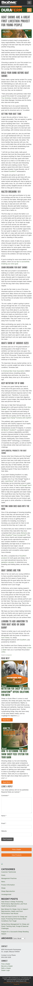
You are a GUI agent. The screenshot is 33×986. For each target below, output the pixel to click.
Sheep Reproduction (8, 890)
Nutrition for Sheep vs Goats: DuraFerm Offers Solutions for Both (15, 690)
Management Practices (9, 877)
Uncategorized (8, 653)
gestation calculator (8, 561)
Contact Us (16, 983)
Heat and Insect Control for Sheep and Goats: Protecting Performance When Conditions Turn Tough (14, 917)
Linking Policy (7, 981)
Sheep (3, 886)
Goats (3, 874)
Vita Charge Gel (24, 484)
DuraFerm (12, 170)
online (3, 650)
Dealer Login (5, 969)
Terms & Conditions (24, 981)
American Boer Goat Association (13, 369)
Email (3, 822)
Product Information (8, 883)
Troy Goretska (6, 96)
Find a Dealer (16, 848)
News (3, 880)
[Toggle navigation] (29, 2)
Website (4, 829)
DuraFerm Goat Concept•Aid (15, 533)
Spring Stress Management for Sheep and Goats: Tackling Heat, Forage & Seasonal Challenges (15, 925)
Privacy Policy (14, 981)
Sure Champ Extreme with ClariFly (19, 416)
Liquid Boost (9, 480)
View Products (16, 853)
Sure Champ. (5, 636)
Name (3, 814)
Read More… (7, 718)
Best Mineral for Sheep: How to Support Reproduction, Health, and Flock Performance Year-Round (14, 910)
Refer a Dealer (6, 967)
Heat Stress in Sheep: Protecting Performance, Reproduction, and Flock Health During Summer (14, 902)
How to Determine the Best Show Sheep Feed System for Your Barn (14, 753)
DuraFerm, (23, 638)
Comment (5, 794)
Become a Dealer (7, 964)
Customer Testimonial (8, 870)
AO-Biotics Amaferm (8, 428)
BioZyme (24, 531)
